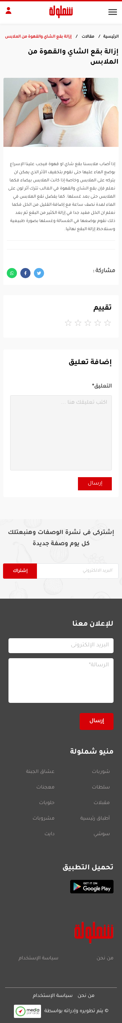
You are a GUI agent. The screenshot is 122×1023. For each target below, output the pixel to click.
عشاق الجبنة (40, 772)
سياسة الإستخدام (38, 958)
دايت (49, 834)
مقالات (87, 37)
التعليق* (102, 387)
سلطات (101, 788)
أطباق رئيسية (95, 819)
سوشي (102, 834)
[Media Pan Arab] (27, 1011)
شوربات (101, 772)
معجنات (45, 788)
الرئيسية (111, 37)
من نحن (105, 958)
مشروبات (44, 819)
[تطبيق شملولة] (61, 886)
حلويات (47, 803)
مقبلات (102, 803)
